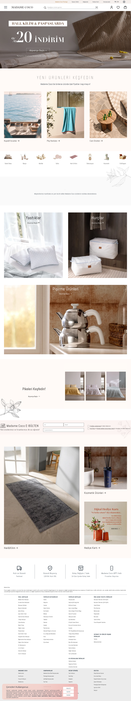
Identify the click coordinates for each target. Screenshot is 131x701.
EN (118, 2)
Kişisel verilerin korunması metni (105, 428)
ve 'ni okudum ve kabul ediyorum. (110, 428)
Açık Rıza (92, 428)
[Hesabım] (111, 7)
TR (115, 2)
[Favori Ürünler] (118, 7)
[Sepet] (125, 7)
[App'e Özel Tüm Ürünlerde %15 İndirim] (65, 36)
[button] (44, 63)
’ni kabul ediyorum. (100, 426)
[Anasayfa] (22, 7)
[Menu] (5, 7)
